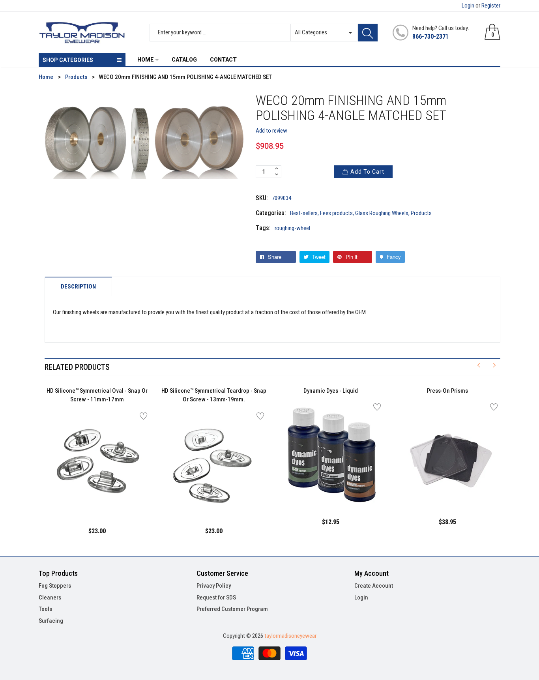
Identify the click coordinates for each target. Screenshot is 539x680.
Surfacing (51, 620)
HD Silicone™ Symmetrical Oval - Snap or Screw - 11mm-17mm (97, 395)
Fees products (336, 213)
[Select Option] (77, 497)
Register (490, 5)
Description (78, 287)
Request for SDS (216, 597)
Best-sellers (304, 213)
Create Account (373, 585)
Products (421, 213)
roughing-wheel (292, 228)
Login (468, 5)
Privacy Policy (214, 585)
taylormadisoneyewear (290, 635)
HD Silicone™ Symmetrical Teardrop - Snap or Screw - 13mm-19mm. (213, 395)
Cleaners (50, 597)
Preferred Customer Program (232, 609)
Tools (45, 609)
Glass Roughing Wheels (381, 213)
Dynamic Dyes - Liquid (330, 390)
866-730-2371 (430, 36)
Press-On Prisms (447, 390)
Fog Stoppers (55, 585)
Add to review (271, 130)
